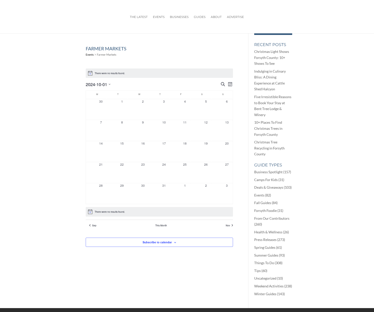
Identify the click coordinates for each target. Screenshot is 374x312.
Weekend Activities (269, 286)
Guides (200, 17)
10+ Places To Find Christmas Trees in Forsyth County (268, 128)
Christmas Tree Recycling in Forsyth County (269, 148)
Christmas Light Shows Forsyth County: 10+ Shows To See (271, 57)
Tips (257, 270)
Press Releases (265, 239)
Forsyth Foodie (265, 210)
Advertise (235, 17)
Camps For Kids (266, 180)
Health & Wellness (268, 232)
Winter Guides (265, 294)
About (216, 17)
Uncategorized (265, 278)
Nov (228, 225)
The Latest (139, 17)
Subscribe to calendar (157, 242)
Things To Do (264, 263)
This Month (161, 225)
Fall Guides (262, 203)
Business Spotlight (268, 172)
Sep (94, 225)
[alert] (159, 73)
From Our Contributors (271, 218)
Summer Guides (266, 255)
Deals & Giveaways (268, 187)
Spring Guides (264, 247)
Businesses (179, 17)
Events (159, 17)
